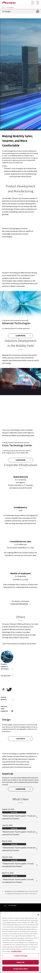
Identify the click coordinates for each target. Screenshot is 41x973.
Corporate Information (19, 604)
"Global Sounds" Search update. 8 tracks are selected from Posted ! (19, 848)
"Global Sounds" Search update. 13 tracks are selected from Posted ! (18, 880)
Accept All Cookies (20, 969)
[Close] (38, 914)
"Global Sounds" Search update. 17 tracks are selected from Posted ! (18, 864)
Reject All (20, 962)
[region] (20, 942)
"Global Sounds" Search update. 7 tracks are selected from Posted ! (19, 817)
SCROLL (4, 166)
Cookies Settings (20, 956)
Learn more (20, 335)
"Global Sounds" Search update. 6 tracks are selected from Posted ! (19, 833)
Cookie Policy (16, 951)
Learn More (20, 418)
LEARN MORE (20, 261)
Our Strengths (10, 7)
